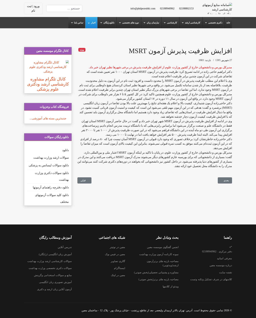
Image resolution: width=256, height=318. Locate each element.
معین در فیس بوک (115, 254)
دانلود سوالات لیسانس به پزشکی (49, 165)
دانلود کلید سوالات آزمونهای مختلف (52, 198)
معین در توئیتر (117, 247)
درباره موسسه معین (221, 265)
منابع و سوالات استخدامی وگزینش (53, 275)
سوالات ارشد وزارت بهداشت (51, 157)
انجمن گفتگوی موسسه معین (163, 247)
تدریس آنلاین (65, 247)
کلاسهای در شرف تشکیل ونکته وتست (211, 279)
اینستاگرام (119, 268)
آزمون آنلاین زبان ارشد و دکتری (54, 289)
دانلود (65, 150)
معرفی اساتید (224, 258)
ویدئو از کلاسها (171, 286)
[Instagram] (106, 10)
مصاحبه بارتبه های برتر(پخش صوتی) (158, 279)
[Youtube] (106, 6)
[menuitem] (228, 22)
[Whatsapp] (100, 10)
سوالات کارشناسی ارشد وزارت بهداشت (49, 261)
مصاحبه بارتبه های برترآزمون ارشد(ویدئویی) (163, 263)
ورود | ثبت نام (33, 8)
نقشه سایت (225, 272)
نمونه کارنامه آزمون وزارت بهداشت (159, 254)
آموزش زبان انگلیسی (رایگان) (55, 254)
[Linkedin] (100, 6)
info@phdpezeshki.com (142, 8)
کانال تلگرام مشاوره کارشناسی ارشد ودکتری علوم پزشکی (48, 84)
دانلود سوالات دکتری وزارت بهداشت (52, 176)
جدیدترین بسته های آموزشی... (48, 118)
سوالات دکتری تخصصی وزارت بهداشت (50, 268)
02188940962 (167, 8)
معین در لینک (118, 275)
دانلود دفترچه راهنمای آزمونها (51, 187)
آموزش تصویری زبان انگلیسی (55, 282)
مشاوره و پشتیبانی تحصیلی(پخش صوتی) (156, 272)
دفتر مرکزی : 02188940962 (217, 251)
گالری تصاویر (118, 261)
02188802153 (186, 8)
